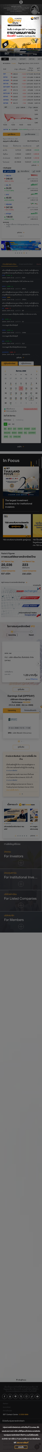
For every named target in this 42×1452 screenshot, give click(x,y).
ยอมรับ (21, 1447)
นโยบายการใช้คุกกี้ (22, 1442)
